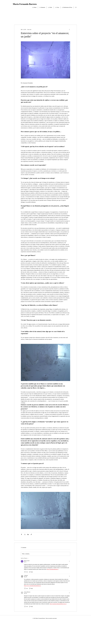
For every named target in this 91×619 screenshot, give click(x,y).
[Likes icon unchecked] (25, 572)
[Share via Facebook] (21, 534)
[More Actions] (69, 561)
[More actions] (69, 29)
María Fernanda (21, 4)
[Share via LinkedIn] (28, 534)
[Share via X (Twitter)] (24, 534)
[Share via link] (31, 534)
